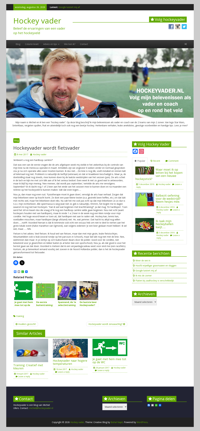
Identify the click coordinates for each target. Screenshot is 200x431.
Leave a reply (24, 376)
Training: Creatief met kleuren (28, 366)
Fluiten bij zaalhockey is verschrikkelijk (154, 280)
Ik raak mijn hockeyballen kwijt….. (164, 224)
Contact (84, 44)
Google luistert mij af (69, 7)
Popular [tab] (141, 160)
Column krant (32, 44)
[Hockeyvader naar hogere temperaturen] (70, 347)
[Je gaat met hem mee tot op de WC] (109, 347)
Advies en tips (50, 44)
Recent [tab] (156, 160)
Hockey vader (37, 20)
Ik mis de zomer (143, 275)
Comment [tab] (173, 160)
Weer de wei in (142, 260)
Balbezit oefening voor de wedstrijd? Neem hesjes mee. (168, 199)
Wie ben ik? (69, 44)
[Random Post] (185, 44)
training (20, 316)
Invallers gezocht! (27, 324)
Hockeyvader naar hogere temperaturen (70, 362)
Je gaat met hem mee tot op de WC (109, 360)
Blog (18, 44)
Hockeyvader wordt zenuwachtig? (105, 324)
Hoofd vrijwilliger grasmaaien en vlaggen (155, 265)
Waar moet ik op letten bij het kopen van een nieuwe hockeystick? (158, 174)
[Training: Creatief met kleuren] (30, 350)
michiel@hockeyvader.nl (41, 408)
